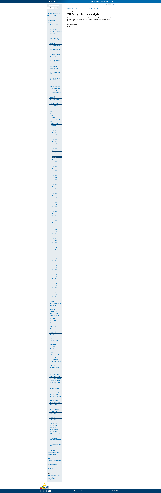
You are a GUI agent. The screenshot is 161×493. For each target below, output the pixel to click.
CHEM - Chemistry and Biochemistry (55, 61)
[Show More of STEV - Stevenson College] (49, 433)
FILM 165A (54, 173)
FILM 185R (54, 245)
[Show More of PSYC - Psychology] (49, 411)
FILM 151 (54, 155)
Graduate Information (53, 454)
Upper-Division (54, 125)
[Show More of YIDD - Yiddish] (49, 450)
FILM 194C (54, 265)
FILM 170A (54, 195)
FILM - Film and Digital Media (55, 120)
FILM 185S (54, 247)
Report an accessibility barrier (73, 490)
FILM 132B (54, 134)
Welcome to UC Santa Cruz (54, 13)
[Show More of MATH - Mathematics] (49, 374)
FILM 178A (54, 229)
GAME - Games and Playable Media (54, 308)
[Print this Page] (113, 5)
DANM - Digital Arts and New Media (55, 96)
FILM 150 (54, 152)
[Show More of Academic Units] (47, 20)
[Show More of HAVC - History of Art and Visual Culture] (49, 324)
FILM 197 (54, 290)
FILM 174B (54, 220)
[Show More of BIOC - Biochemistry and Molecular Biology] (49, 45)
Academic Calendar (52, 464)
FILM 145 (54, 150)
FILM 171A (54, 200)
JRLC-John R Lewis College (54, 351)
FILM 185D (54, 240)
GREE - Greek (52, 322)
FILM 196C (54, 287)
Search (56, 7)
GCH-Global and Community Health (54, 312)
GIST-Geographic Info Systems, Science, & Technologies (54, 317)
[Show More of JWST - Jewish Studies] (49, 354)
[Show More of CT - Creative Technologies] (49, 84)
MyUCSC (93, 1)
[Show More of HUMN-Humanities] (49, 344)
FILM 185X (54, 249)
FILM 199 (54, 296)
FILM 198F (54, 294)
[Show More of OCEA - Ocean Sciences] (49, 394)
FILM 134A (54, 137)
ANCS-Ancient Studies (54, 27)
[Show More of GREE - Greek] (49, 322)
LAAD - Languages (54, 359)
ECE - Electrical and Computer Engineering (54, 102)
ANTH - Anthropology (54, 29)
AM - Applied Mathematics (55, 24)
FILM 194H (54, 276)
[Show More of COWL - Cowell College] (49, 75)
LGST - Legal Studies (54, 367)
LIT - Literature (53, 372)
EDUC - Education (53, 108)
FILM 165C (54, 177)
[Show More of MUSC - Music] (49, 385)
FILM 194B (54, 263)
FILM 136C (54, 146)
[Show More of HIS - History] (49, 334)
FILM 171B (54, 202)
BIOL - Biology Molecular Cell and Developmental (55, 53)
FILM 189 (54, 254)
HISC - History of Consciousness (53, 331)
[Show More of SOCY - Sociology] (49, 423)
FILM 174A (54, 218)
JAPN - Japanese (53, 348)
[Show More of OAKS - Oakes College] (49, 391)
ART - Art (52, 36)
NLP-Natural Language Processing (55, 389)
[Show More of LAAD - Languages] (49, 359)
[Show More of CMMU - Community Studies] (49, 68)
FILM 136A (54, 141)
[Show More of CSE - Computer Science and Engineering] (49, 88)
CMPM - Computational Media (55, 73)
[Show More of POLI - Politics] (49, 406)
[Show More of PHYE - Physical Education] (49, 402)
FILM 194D (54, 267)
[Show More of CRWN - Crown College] (49, 86)
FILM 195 (54, 281)
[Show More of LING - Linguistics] (49, 369)
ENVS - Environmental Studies (54, 111)
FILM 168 (54, 186)
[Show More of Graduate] (50, 301)
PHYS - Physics (53, 404)
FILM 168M (54, 193)
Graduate (53, 301)
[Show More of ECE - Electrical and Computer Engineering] (49, 101)
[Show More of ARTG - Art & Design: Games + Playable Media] (49, 38)
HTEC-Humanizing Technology (54, 341)
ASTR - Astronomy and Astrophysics (55, 42)
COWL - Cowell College (55, 76)
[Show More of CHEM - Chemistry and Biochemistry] (49, 60)
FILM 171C (54, 204)
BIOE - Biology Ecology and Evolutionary (55, 50)
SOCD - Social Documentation (53, 420)
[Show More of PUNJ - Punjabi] (49, 413)
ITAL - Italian (52, 346)
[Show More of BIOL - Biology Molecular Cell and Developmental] (49, 52)
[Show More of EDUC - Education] (49, 107)
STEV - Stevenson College (55, 433)
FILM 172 (54, 213)
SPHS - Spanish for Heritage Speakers (54, 428)
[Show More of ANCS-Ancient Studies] (49, 26)
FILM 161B (54, 166)
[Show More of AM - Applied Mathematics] (49, 24)
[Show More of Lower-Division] (50, 123)
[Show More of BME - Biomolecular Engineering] (49, 56)
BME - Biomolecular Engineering (54, 57)
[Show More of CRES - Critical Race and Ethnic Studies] (49, 78)
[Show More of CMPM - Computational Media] (49, 72)
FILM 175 (54, 222)
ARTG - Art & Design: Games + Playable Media (55, 39)
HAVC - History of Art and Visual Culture (55, 325)
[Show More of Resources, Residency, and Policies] (47, 456)
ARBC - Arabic (53, 33)
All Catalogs (51, 471)
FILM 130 (54, 130)
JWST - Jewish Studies (55, 354)
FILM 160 (54, 159)
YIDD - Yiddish (53, 450)
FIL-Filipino (52, 117)
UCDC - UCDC (53, 442)
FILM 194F (54, 272)
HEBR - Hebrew (53, 328)
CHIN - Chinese (53, 64)
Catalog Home (51, 468)
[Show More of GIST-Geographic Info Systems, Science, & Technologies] (49, 315)
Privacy (101, 490)
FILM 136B (54, 143)
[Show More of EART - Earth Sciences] (49, 99)
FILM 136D (54, 148)
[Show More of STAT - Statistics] (49, 431)
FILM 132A (54, 132)
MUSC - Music (53, 386)
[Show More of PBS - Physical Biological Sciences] (49, 396)
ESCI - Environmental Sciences (54, 114)
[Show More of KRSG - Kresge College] (49, 356)
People (97, 1)
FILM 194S (54, 278)
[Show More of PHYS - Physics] (49, 404)
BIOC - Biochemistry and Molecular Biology (55, 46)
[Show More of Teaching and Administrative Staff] (47, 460)
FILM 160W (54, 164)
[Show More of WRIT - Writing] (49, 447)
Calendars (103, 1)
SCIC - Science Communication (53, 416)
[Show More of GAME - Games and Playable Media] (49, 307)
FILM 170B (54, 197)
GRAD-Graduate (53, 320)
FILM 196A (54, 283)
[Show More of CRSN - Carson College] (49, 81)
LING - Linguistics (54, 369)
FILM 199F (54, 299)
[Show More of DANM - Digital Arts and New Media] (49, 95)
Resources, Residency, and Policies (54, 457)
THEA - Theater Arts (54, 436)
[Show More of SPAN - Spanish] (49, 425)
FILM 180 (54, 238)
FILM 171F (54, 209)
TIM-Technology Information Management (55, 439)
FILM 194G (54, 274)
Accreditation (108, 490)
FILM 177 (54, 227)
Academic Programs (52, 18)
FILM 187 (54, 251)
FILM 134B (54, 139)
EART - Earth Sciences (54, 99)
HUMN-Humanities (54, 344)
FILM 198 (54, 292)
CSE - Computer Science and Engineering (55, 89)
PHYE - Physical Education (55, 402)
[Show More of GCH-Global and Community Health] (49, 311)
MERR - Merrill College (55, 376)
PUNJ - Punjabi (53, 413)
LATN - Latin (52, 365)
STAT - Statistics (53, 431)
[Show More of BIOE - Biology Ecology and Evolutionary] (49, 49)
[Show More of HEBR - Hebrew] (49, 328)
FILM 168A (54, 188)
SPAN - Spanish (53, 425)
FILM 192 (54, 256)
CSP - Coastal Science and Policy (55, 93)
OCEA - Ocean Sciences (55, 394)
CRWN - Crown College (55, 86)
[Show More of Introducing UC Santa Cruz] (47, 15)
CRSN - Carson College (55, 82)
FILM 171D (54, 206)
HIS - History (52, 334)
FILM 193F (54, 258)
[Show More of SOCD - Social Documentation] (49, 419)
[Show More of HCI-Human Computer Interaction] (49, 336)
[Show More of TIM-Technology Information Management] (49, 438)
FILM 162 (54, 168)
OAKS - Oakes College (55, 392)
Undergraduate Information (54, 452)
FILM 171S (54, 211)
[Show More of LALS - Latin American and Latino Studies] (49, 361)
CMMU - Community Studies (54, 69)
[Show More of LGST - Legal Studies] (49, 367)
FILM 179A (54, 233)
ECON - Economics (54, 105)
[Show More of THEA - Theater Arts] (49, 435)
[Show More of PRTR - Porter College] (49, 409)
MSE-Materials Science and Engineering (55, 383)
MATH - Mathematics (54, 374)
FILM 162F (54, 170)
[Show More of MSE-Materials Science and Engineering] (49, 382)
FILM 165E (54, 182)
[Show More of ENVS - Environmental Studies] (49, 110)
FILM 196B (54, 285)
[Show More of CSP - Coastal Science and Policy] (49, 92)
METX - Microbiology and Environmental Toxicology (55, 379)
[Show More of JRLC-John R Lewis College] (49, 350)
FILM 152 (54, 157)
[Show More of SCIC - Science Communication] (49, 415)
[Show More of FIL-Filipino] (49, 117)
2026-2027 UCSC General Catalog (73, 8)
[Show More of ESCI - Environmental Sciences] (49, 113)
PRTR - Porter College (54, 409)
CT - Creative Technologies (56, 84)
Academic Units (51, 20)
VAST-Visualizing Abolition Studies (55, 445)
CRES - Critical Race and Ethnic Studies (55, 79)
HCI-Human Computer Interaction (54, 337)
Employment (95, 490)
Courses (50, 22)
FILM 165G (54, 184)
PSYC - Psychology (54, 411)
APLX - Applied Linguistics (56, 31)
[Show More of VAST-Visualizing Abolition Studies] (49, 444)
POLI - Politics (53, 407)
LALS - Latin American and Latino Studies (55, 362)
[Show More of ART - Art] (49, 35)
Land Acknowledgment (86, 490)
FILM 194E (54, 269)
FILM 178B (54, 231)
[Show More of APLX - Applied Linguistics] (49, 31)
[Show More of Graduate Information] (47, 454)
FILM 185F (54, 242)
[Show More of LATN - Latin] (49, 365)
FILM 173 (54, 215)
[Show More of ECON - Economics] (49, 105)
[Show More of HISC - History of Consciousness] (49, 330)
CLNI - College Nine (54, 66)
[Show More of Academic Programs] (47, 17)
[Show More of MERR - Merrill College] (49, 376)
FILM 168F (54, 191)
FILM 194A (54, 260)
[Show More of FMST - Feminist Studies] (49, 303)
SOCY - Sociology (53, 423)
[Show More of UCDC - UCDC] (49, 441)
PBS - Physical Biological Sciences (55, 397)
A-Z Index (112, 1)
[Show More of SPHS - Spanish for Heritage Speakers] (49, 427)
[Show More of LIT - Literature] (49, 371)
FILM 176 (54, 224)
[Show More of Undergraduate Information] (47, 452)
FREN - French (53, 305)
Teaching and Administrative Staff (54, 461)
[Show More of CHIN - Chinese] (49, 64)
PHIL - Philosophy (54, 400)
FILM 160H (54, 161)
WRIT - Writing (53, 448)
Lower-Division (54, 123)
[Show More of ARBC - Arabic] (49, 33)
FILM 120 (54, 128)
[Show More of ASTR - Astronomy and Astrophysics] (49, 41)
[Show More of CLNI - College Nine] (49, 66)
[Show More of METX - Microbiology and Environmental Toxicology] (49, 378)
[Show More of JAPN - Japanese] (49, 348)
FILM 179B (54, 236)
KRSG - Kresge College (55, 357)
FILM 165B (54, 175)
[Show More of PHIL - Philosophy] (49, 400)
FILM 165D (54, 179)
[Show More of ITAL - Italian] (49, 346)
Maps (107, 1)
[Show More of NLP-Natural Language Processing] (49, 388)
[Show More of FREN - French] (49, 305)
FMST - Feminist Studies (55, 303)
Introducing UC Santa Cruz (54, 15)
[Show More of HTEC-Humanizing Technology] (49, 340)
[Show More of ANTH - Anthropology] (49, 29)
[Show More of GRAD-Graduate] (49, 320)
